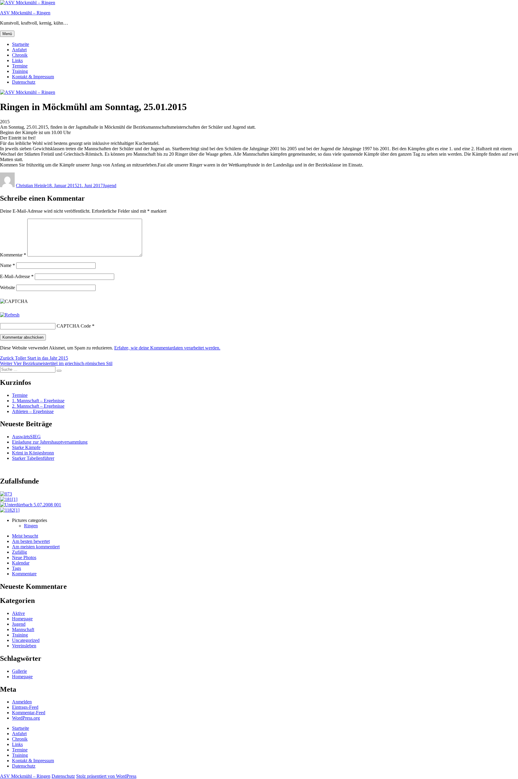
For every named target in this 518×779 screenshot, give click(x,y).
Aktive (18, 613)
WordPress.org (26, 718)
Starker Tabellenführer (33, 458)
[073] (6, 493)
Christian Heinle (31, 185)
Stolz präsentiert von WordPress (106, 776)
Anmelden (22, 701)
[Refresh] (9, 314)
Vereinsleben (24, 645)
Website (7, 287)
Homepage (22, 618)
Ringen (31, 525)
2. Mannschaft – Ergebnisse (38, 406)
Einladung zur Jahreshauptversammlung (50, 442)
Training (20, 71)
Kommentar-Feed (28, 712)
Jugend (109, 185)
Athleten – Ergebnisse (33, 411)
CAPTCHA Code (74, 325)
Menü (7, 33)
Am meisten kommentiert (36, 546)
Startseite (20, 44)
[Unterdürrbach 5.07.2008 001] (30, 504)
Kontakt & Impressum (33, 76)
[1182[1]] (9, 510)
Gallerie (19, 671)
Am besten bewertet (31, 541)
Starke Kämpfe (26, 447)
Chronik (20, 55)
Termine (20, 65)
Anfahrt (19, 49)
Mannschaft (23, 629)
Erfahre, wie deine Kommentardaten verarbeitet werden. (167, 347)
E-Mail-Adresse (17, 276)
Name (7, 265)
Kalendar (20, 562)
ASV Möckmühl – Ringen (25, 12)
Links (17, 60)
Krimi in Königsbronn (33, 452)
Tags (16, 568)
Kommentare (24, 573)
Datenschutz (23, 82)
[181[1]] (8, 499)
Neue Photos (24, 557)
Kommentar (13, 254)
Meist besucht (25, 535)
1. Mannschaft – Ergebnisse (38, 400)
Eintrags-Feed (25, 707)
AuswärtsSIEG (26, 436)
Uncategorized (26, 640)
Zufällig (19, 552)
